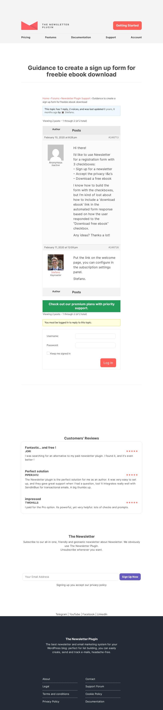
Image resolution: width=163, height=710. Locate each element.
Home (46, 98)
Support (111, 37)
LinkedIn (102, 614)
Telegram (61, 614)
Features (50, 37)
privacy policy (98, 584)
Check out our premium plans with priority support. (81, 306)
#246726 (114, 247)
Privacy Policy (51, 701)
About (46, 679)
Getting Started (127, 25)
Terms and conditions (56, 693)
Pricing (25, 37)
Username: (53, 335)
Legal (46, 686)
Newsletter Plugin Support (75, 98)
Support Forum (94, 686)
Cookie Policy (93, 693)
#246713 (114, 137)
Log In (108, 363)
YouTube (74, 614)
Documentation (81, 37)
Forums (55, 98)
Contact (90, 679)
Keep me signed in (60, 353)
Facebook (88, 614)
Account (136, 37)
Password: (52, 345)
